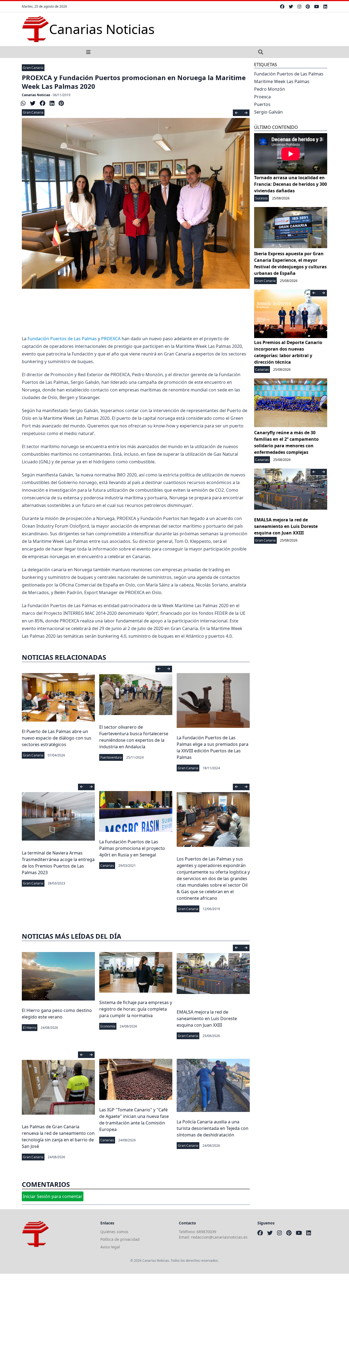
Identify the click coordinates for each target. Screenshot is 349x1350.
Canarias (107, 865)
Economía (107, 1026)
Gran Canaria (33, 67)
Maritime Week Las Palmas (281, 81)
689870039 (206, 1231)
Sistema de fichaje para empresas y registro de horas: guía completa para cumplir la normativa (135, 1008)
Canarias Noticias (36, 95)
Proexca (262, 97)
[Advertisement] (163, 1312)
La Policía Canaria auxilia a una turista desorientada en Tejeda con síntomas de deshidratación (212, 1128)
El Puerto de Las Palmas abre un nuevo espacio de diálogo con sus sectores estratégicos (56, 737)
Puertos (262, 104)
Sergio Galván (268, 112)
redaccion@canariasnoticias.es (219, 1237)
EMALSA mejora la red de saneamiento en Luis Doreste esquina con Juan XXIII (207, 1018)
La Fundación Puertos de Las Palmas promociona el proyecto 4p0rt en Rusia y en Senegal (132, 848)
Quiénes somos (114, 1231)
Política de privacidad (120, 1239)
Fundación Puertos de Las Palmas (62, 339)
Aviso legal (110, 1246)
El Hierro (29, 1027)
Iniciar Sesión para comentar (52, 1196)
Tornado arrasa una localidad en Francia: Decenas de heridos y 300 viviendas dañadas (290, 184)
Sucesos (261, 198)
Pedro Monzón (269, 89)
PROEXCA (111, 339)
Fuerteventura (111, 757)
